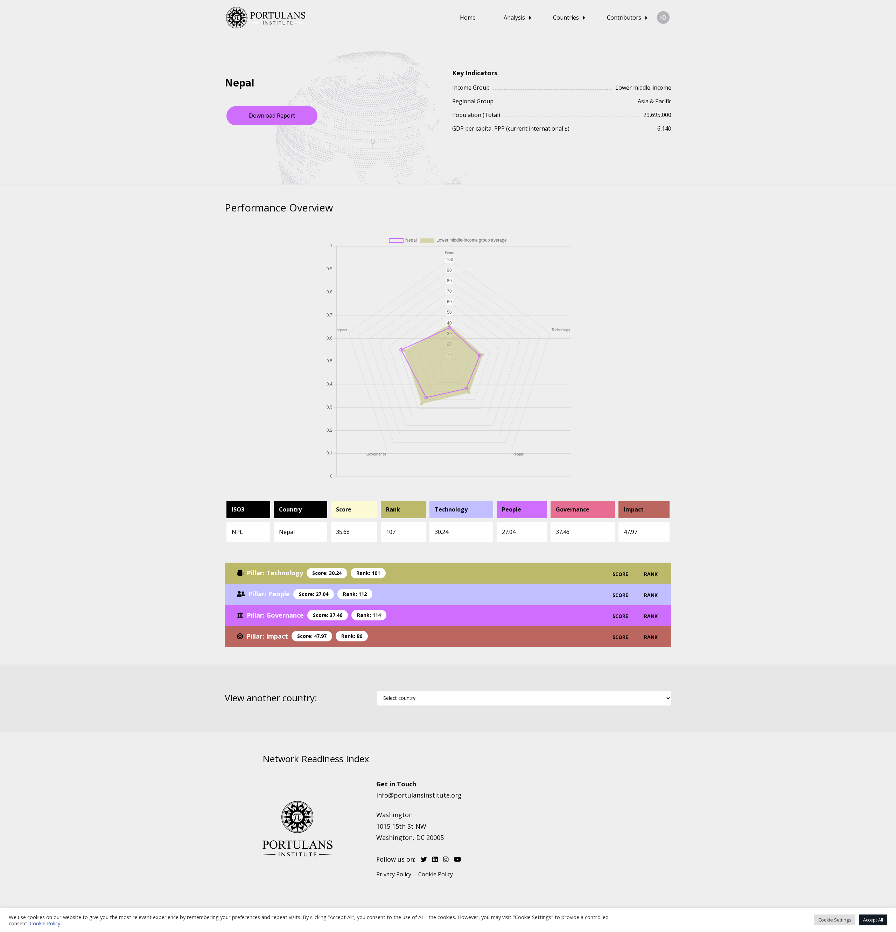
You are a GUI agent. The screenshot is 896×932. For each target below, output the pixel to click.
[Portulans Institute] (268, 17)
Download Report (272, 115)
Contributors (624, 17)
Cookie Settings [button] (834, 920)
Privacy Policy (393, 874)
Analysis (514, 17)
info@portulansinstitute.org (419, 795)
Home (468, 17)
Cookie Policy (435, 874)
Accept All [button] (873, 920)
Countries (566, 17)
